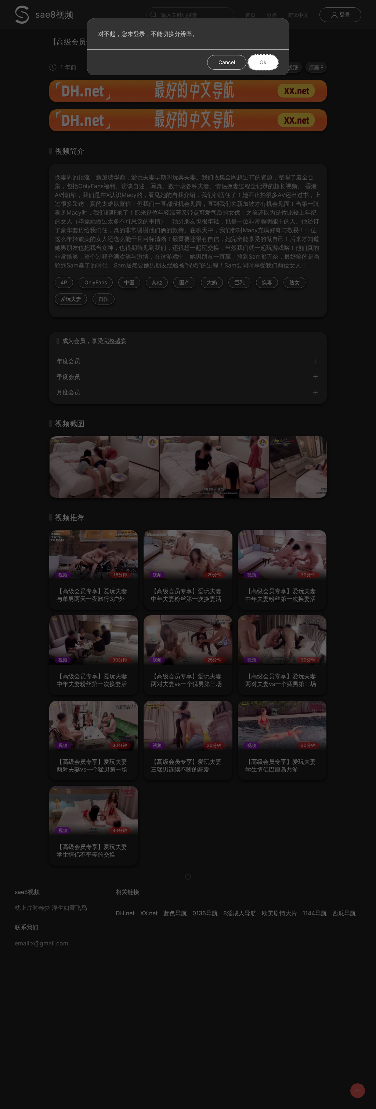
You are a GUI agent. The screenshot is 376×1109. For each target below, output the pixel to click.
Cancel (226, 62)
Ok (263, 62)
